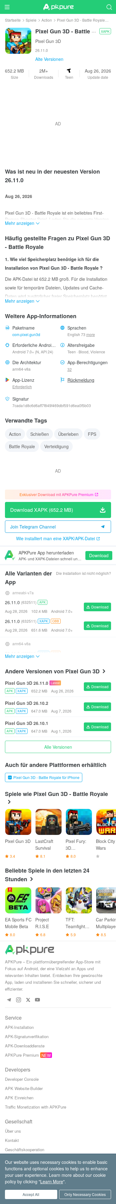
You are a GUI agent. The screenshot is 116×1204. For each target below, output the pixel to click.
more (90, 334)
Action (46, 20)
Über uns (13, 1131)
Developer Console (22, 1079)
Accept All (31, 1194)
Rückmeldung (80, 380)
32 (69, 369)
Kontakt (12, 1140)
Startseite (13, 20)
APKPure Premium (22, 1055)
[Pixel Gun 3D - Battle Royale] (18, 40)
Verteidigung (56, 446)
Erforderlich (22, 386)
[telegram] (9, 1000)
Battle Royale (22, 446)
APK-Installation (19, 1027)
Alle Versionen (58, 747)
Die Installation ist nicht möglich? (83, 573)
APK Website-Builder (24, 1088)
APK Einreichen (19, 1098)
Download (99, 555)
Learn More (51, 1181)
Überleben (68, 434)
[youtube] (37, 1000)
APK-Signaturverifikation (27, 1036)
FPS (92, 434)
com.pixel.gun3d (26, 334)
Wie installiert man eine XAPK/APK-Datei (55, 538)
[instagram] (18, 1000)
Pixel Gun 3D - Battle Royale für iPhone (46, 777)
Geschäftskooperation (24, 1149)
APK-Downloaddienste (25, 1046)
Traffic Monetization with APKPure (35, 1107)
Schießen (39, 434)
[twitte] (28, 1000)
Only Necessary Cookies (85, 1194)
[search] (109, 7)
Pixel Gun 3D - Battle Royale (81, 20)
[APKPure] (58, 7)
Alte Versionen (49, 59)
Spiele (31, 20)
